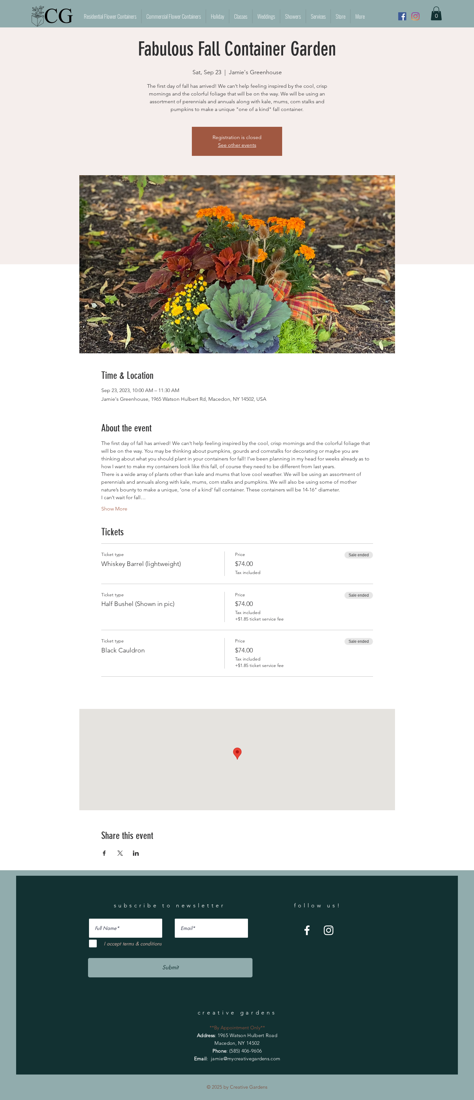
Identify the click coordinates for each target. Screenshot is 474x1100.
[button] (436, 13)
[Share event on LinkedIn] (136, 853)
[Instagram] (415, 16)
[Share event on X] (120, 853)
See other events (237, 145)
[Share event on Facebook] (104, 853)
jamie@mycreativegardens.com (245, 1058)
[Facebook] (402, 16)
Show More (114, 509)
